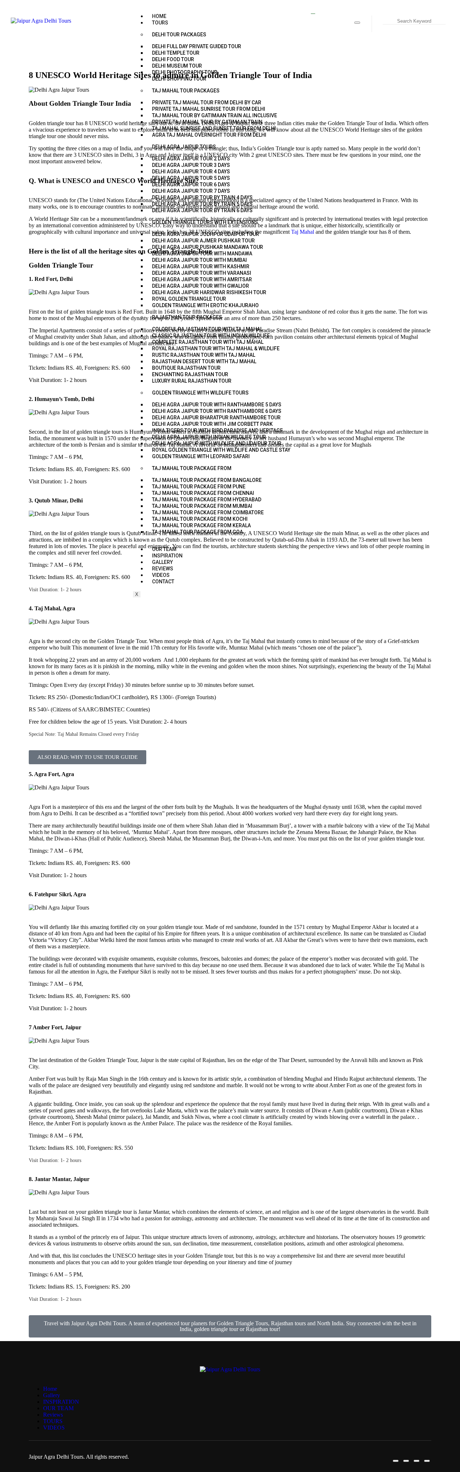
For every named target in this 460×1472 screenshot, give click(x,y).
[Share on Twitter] (406, 1461)
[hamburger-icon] (313, 13)
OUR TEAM (58, 1408)
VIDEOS (54, 1428)
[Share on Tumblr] (416, 1461)
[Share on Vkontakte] (427, 1461)
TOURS (160, 23)
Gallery (51, 1395)
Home (159, 16)
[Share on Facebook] (357, 23)
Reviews (53, 1415)
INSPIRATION (61, 1402)
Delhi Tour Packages (179, 34)
